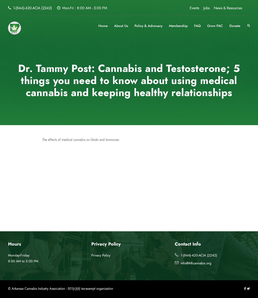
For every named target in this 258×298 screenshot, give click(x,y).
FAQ (197, 25)
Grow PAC (215, 25)
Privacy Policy (100, 255)
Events (194, 7)
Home (103, 25)
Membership (178, 25)
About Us (121, 25)
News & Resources (228, 7)
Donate (234, 25)
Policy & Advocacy (148, 25)
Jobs (206, 7)
